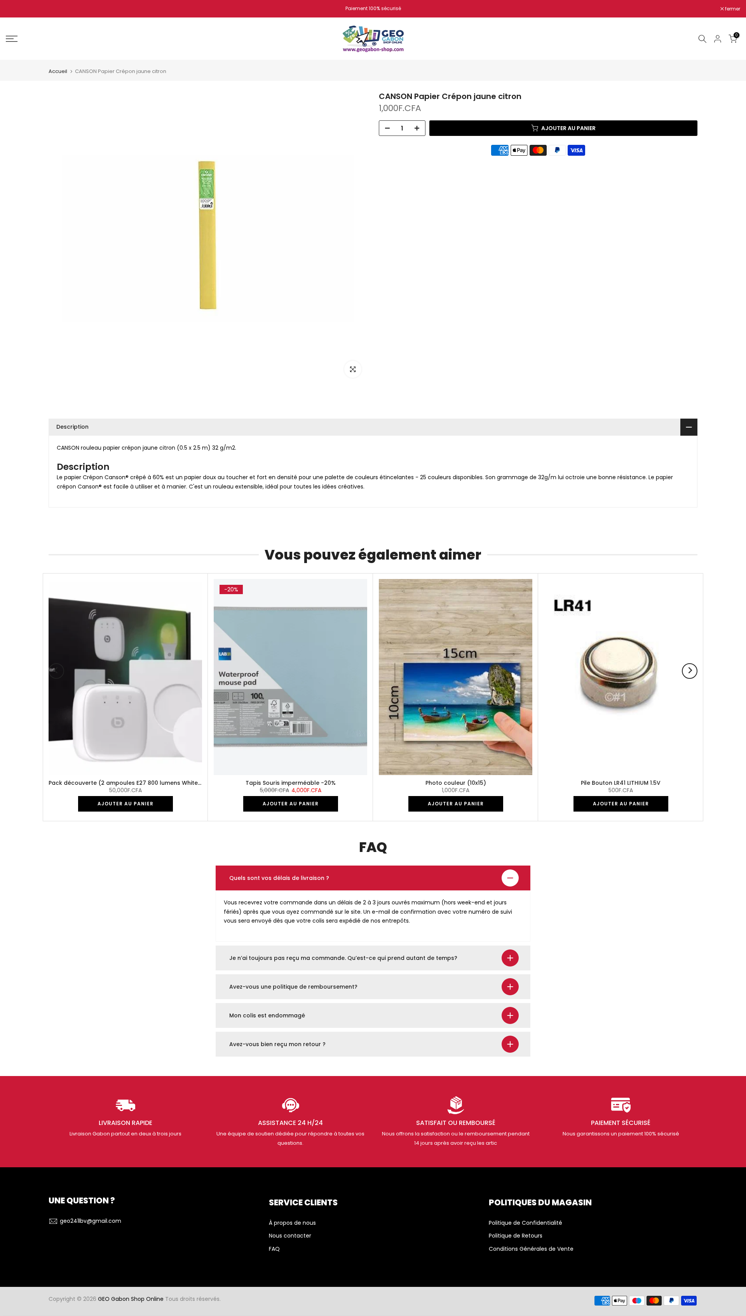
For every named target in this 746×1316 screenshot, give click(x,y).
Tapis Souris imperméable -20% (291, 782)
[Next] (689, 671)
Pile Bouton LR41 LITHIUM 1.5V (621, 782)
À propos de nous (292, 1223)
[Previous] (56, 671)
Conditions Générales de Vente (531, 1249)
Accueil (58, 71)
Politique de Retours (515, 1236)
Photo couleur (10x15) (455, 782)
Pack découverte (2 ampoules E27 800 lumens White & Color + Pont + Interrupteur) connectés (182, 782)
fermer (17, 9)
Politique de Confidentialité (525, 1223)
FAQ (274, 1249)
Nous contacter (290, 1236)
